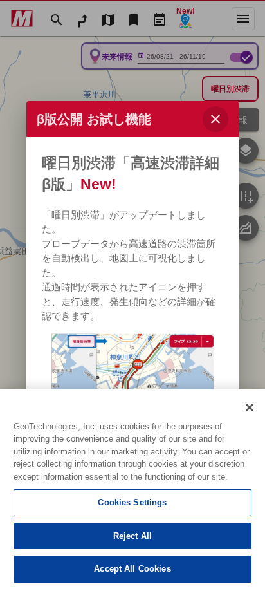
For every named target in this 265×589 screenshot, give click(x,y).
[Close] (249, 407)
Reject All (132, 536)
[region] (132, 489)
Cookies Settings (132, 502)
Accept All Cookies (132, 569)
